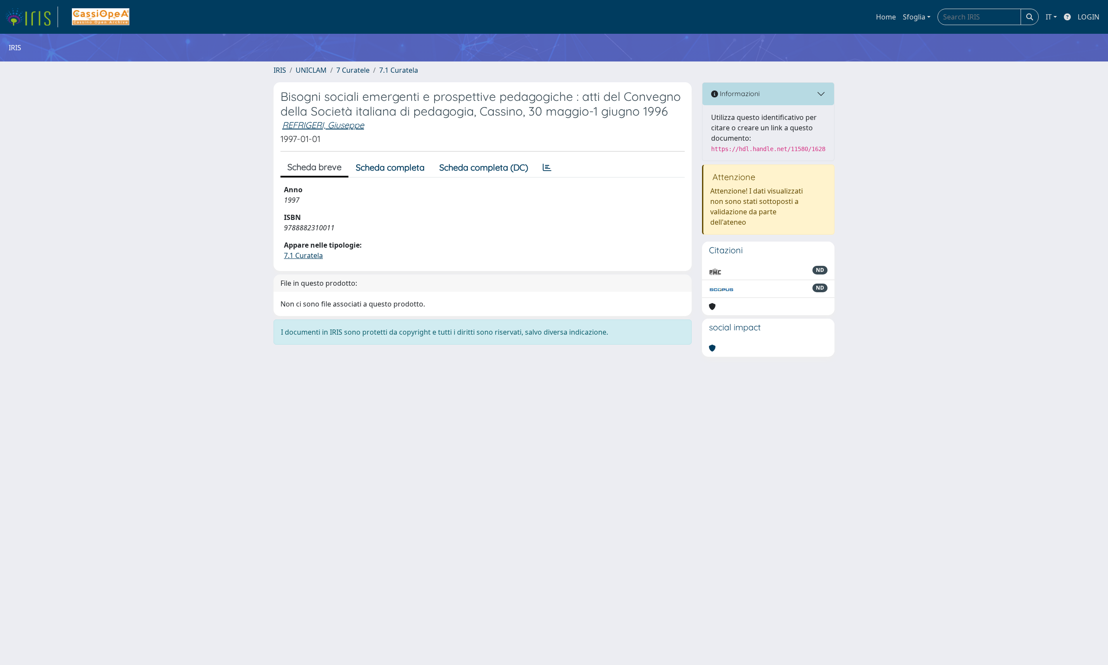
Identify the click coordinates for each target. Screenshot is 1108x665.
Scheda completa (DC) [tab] (483, 167)
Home (886, 17)
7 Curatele (353, 70)
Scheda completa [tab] (390, 167)
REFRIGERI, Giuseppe (323, 124)
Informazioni (739, 93)
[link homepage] (31, 16)
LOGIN (1088, 17)
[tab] (547, 167)
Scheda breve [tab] (314, 166)
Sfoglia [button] (914, 17)
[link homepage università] (100, 16)
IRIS (280, 70)
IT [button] (1049, 17)
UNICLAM (311, 70)
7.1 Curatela (398, 70)
